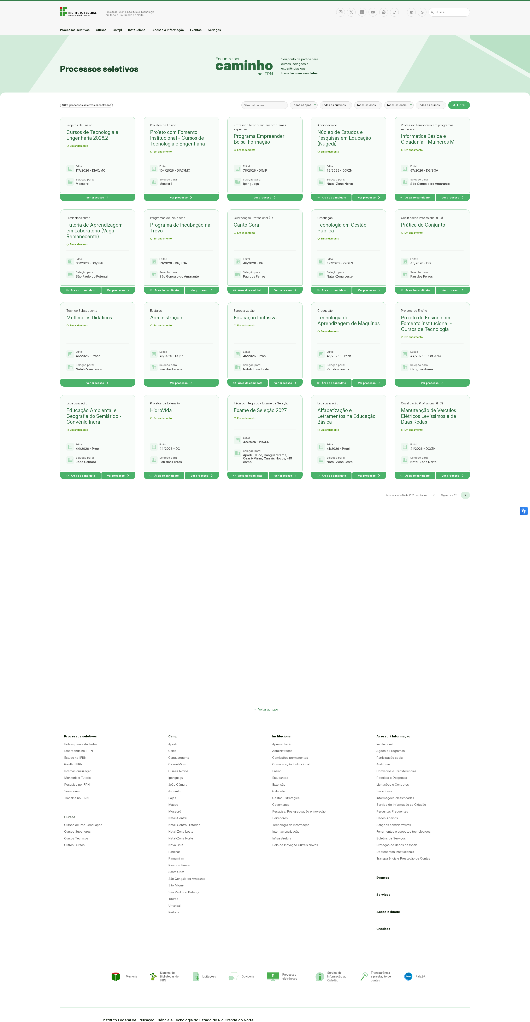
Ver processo (97, 198)
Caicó (172, 751)
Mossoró (174, 811)
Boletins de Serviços (391, 838)
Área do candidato (331, 198)
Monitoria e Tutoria (77, 778)
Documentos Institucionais (395, 852)
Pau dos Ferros (179, 865)
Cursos (101, 30)
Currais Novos (178, 771)
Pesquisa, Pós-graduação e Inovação (299, 811)
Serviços (214, 30)
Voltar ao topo (268, 709)
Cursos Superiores (77, 831)
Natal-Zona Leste (180, 831)
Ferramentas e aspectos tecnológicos (403, 831)
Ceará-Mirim (177, 764)
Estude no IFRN (75, 758)
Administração (282, 751)
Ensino (277, 771)
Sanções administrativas (393, 825)
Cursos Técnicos (76, 838)
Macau (173, 805)
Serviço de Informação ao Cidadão (401, 805)
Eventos (196, 30)
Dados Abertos (387, 818)
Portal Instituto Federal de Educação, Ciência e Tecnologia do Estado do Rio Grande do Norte (78, 11)
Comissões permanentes (290, 758)
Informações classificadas (395, 798)
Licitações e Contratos (392, 784)
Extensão (278, 784)
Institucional (137, 30)
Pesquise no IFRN (77, 784)
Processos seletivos (75, 30)
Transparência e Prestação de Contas (403, 858)
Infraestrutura (281, 838)
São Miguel (176, 885)
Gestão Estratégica (286, 798)
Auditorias (383, 764)
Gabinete (278, 791)
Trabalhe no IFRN (76, 798)
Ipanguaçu (175, 778)
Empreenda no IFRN (78, 751)
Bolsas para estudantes (81, 744)
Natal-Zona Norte (180, 838)
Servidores (72, 791)
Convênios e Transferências (396, 771)
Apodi (172, 744)
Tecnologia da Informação (291, 825)
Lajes (172, 798)
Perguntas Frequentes (392, 811)
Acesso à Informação (168, 30)
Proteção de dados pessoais (397, 845)
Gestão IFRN (73, 764)
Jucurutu (174, 791)
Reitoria (173, 912)
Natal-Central (177, 818)
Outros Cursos (74, 845)
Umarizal (174, 906)
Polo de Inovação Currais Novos (295, 845)
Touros (173, 899)
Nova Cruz (175, 845)
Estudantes (280, 778)
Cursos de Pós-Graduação (83, 825)
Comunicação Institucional (291, 764)
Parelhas (174, 852)
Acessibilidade (388, 912)
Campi (117, 30)
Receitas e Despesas (391, 778)
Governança (280, 805)
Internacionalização (78, 771)
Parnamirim (176, 858)
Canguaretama (178, 758)
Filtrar (459, 105)
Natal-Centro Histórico (184, 825)
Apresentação (282, 744)
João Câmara (177, 784)
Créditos (383, 929)
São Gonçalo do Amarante (187, 879)
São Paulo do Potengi (183, 892)
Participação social (389, 758)
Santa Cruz (176, 872)
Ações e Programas (390, 751)
